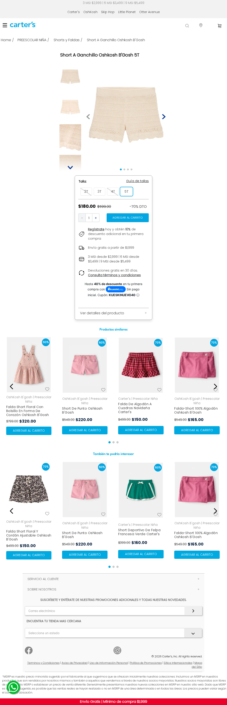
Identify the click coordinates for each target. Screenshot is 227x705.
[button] (137, 181)
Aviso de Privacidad (75, 663)
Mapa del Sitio (197, 665)
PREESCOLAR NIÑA (32, 40)
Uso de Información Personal (109, 663)
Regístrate (96, 229)
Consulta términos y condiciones (114, 275)
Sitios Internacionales (178, 663)
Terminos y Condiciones (43, 663)
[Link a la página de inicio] (8, 40)
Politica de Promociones (146, 663)
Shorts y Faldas (67, 40)
